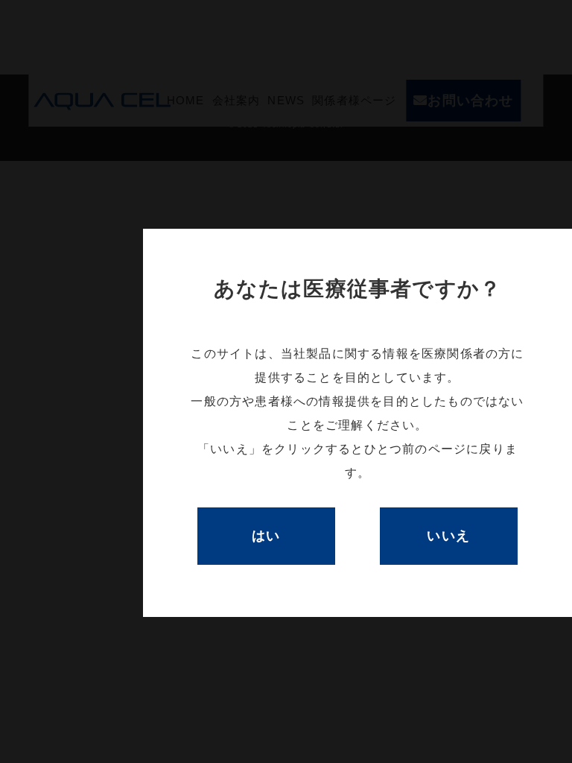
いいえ (449, 535)
